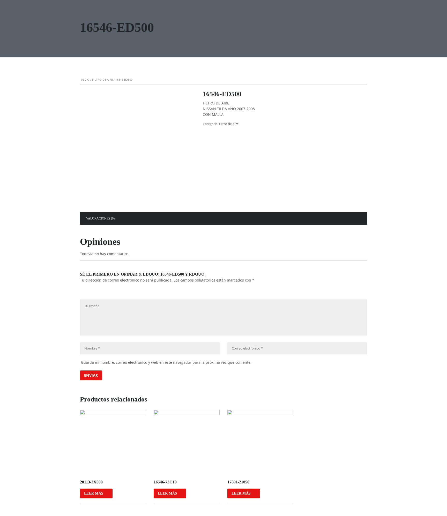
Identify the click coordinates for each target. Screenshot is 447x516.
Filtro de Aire (102, 79)
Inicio (85, 79)
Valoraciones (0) (100, 218)
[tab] (100, 218)
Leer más (93, 493)
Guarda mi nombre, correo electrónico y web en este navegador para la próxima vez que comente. (166, 362)
